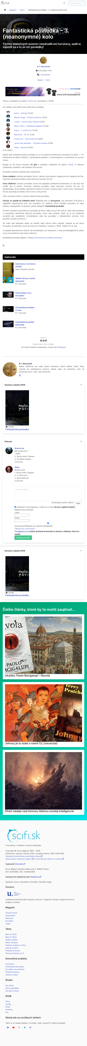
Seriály (8, 1004)
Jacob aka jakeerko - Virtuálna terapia (30, 143)
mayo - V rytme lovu (23, 130)
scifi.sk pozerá (11, 948)
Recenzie (9, 918)
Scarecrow (19, 448)
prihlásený (61, 347)
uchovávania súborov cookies (49, 859)
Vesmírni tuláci (11, 975)
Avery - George (20, 113)
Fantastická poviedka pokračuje (48, 238)
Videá (7, 923)
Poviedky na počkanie (14, 969)
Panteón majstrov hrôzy (15, 945)
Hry (6, 1012)
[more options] (81, 385)
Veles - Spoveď (20, 147)
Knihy (7, 1007)
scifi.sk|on (9, 964)
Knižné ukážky (11, 940)
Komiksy (9, 1009)
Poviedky (9, 921)
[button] (64, 3)
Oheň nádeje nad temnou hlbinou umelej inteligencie (39, 811)
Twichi (30, 101)
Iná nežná (9, 985)
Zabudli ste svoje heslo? (24, 529)
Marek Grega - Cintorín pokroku (28, 117)
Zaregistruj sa (20, 531)
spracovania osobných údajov (18, 859)
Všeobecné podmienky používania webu (23, 856)
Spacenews (10, 915)
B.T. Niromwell (43, 66)
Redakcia (35, 877)
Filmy (7, 1001)
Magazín (13, 10)
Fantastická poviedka (17, 429)
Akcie (22, 10)
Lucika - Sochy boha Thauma (26, 122)
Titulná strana (11, 913)
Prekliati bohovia (12, 950)
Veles (16, 467)
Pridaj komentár (23, 538)
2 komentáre (44, 75)
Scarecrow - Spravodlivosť (25, 139)
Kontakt (19, 864)
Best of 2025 (11, 934)
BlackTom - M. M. (21, 134)
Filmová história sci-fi (14, 953)
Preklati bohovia (12, 972)
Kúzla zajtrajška (12, 988)
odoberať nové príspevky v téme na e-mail (35, 507)
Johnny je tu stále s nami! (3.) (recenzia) (31, 743)
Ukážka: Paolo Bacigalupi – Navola (27, 675)
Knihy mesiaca (11, 942)
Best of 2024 (11, 937)
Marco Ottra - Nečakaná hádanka (28, 126)
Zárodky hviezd (12, 991)
